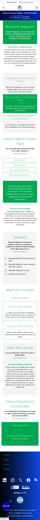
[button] (6, 506)
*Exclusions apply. (27, 18)
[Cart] (36, 7)
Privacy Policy (27, 513)
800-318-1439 (11, 2)
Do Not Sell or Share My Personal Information (20, 510)
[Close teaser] (11, 501)
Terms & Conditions (14, 513)
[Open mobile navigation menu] (3, 7)
